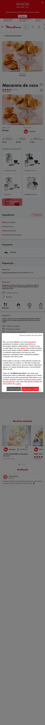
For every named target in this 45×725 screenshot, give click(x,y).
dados (23, 348)
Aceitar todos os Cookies (30, 389)
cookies (18, 383)
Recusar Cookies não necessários (31, 335)
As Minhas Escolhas (13, 389)
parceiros (32, 342)
